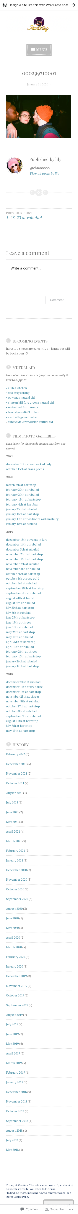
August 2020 (14, 908)
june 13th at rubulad (19, 627)
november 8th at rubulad (22, 701)
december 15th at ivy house (24, 687)
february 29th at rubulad (22, 489)
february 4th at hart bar (22, 504)
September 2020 (17, 899)
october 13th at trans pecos (25, 469)
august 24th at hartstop (22, 598)
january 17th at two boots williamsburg (32, 519)
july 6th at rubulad (18, 612)
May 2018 (12, 1149)
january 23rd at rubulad (21, 509)
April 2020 (13, 937)
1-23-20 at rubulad (24, 216)
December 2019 (16, 976)
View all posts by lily (44, 173)
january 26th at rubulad (21, 661)
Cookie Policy (21, 1196)
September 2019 (17, 1005)
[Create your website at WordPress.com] (39, 5)
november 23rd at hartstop (24, 554)
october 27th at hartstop (23, 706)
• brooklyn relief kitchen (22, 412)
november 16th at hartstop (24, 559)
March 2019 (14, 1063)
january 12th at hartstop (22, 666)
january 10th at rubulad (21, 524)
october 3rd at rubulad (21, 583)
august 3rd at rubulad (20, 603)
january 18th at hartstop (22, 514)
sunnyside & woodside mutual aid (30, 422)
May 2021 (12, 822)
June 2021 (12, 812)
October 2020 (15, 889)
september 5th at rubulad (23, 593)
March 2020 (14, 947)
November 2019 (16, 986)
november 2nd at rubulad (23, 569)
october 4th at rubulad (21, 711)
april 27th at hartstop (21, 642)
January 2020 (14, 966)
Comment (57, 300)
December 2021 (16, 764)
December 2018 (16, 1092)
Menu (41, 49)
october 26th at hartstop (23, 574)
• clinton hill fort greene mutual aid (30, 402)
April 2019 (13, 1053)
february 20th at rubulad (22, 494)
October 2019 (15, 995)
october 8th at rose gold (22, 578)
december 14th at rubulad (23, 544)
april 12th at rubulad (20, 647)
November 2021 (16, 773)
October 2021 (15, 783)
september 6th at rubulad (23, 716)
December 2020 (16, 870)
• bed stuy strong (17, 393)
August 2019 (14, 1015)
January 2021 (14, 860)
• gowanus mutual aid (20, 397)
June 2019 (12, 1034)
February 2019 (15, 1072)
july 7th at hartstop (19, 725)
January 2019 (14, 1082)
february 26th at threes (21, 651)
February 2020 (15, 957)
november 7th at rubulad (22, 564)
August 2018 (14, 1130)
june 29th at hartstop (20, 617)
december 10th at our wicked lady (28, 464)
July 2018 (12, 1140)
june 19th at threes (18, 622)
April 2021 (13, 831)
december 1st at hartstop (23, 692)
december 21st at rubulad (23, 682)
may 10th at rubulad (19, 637)
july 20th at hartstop (20, 607)
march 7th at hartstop (21, 485)
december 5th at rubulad (22, 549)
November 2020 (16, 879)
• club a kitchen (16, 388)
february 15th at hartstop (23, 499)
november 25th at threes (22, 696)
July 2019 (12, 1024)
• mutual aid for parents (22, 407)
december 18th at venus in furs (26, 539)
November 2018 (16, 1101)
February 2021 (15, 850)
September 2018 (17, 1121)
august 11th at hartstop (22, 721)
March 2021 (14, 841)
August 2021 (14, 793)
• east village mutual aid (22, 417)
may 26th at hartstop (20, 632)
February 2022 (15, 754)
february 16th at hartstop (23, 656)
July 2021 (12, 802)
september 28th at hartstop (25, 588)
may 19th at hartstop (20, 730)
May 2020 (12, 928)
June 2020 (12, 918)
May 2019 (12, 1043)
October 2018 (15, 1111)
